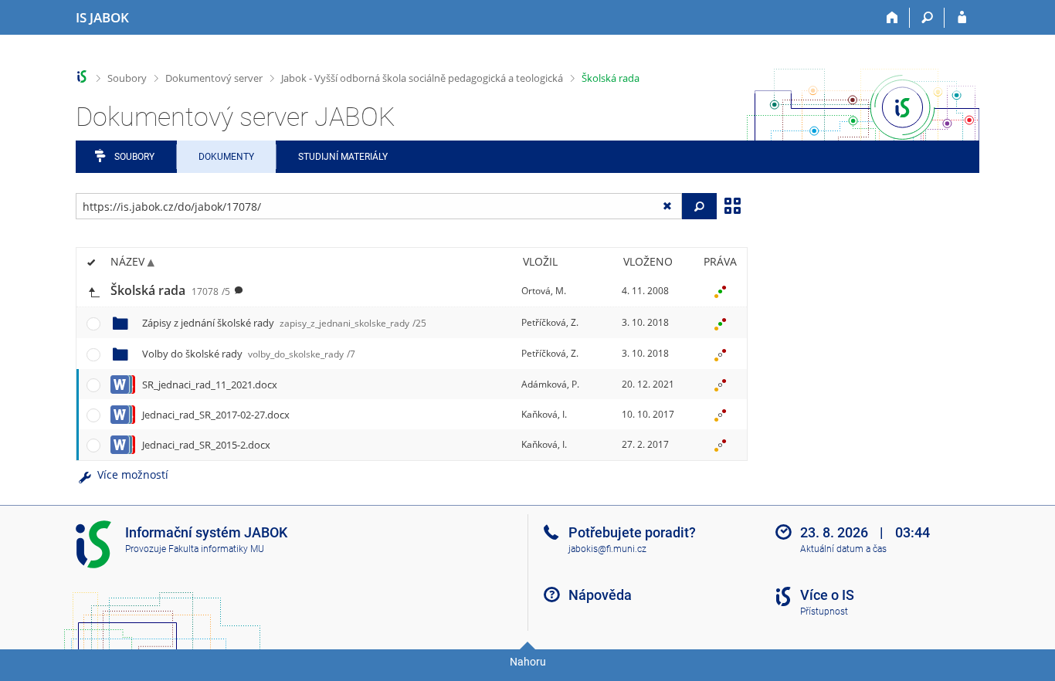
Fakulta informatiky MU (216, 549)
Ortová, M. (543, 290)
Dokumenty (226, 156)
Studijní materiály (343, 156)
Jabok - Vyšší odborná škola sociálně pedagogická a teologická (422, 78)
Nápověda (600, 595)
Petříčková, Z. (549, 322)
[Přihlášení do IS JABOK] (962, 18)
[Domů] (892, 18)
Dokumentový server (214, 78)
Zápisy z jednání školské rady (284, 323)
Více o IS (827, 595)
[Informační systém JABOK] (82, 76)
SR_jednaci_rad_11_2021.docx (209, 384)
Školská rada (610, 78)
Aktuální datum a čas (843, 549)
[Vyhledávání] (927, 18)
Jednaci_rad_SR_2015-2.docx (206, 445)
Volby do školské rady (248, 354)
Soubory (127, 78)
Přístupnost (824, 611)
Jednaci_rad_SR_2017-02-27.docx (216, 415)
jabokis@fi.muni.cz (607, 549)
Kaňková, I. (544, 414)
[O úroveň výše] (93, 291)
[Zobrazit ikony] (732, 204)
